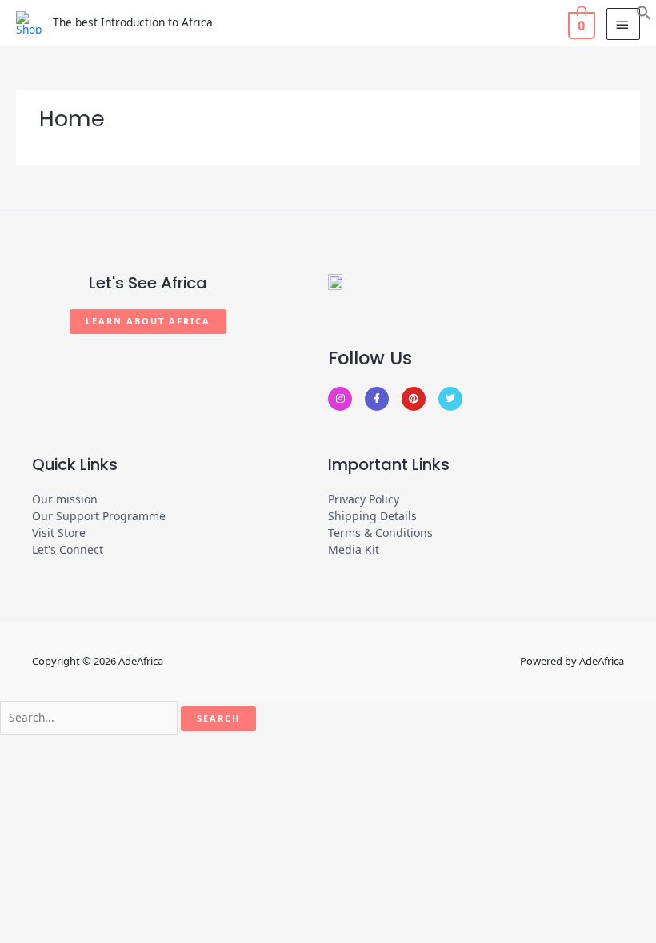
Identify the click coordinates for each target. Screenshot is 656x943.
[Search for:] (89, 718)
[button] (644, 11)
